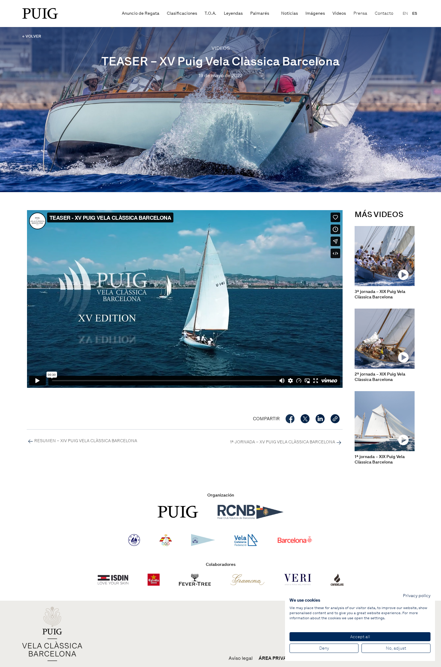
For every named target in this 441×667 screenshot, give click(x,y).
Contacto (384, 13)
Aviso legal (241, 658)
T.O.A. (210, 13)
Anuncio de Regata (140, 13)
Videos (339, 13)
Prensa (360, 13)
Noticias (289, 13)
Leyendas (233, 13)
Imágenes (315, 13)
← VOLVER (31, 36)
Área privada (276, 658)
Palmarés (259, 13)
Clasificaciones (182, 13)
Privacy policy (416, 595)
